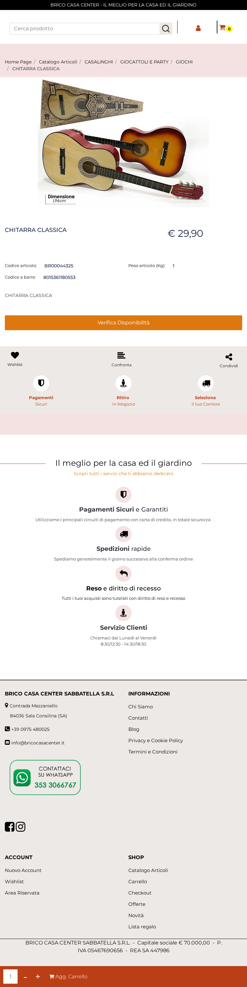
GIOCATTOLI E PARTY (144, 62)
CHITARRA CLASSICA (35, 69)
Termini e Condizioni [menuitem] (153, 752)
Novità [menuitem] (136, 915)
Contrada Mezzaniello (34, 706)
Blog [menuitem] (133, 729)
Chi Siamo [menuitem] (140, 707)
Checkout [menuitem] (139, 893)
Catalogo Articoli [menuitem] (148, 870)
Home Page (18, 62)
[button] (166, 29)
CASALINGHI (99, 62)
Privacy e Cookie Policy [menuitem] (155, 740)
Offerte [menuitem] (136, 904)
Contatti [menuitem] (138, 718)
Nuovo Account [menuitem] (23, 870)
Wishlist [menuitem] (14, 881)
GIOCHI (184, 62)
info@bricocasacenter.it (38, 743)
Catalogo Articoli (58, 62)
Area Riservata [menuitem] (22, 893)
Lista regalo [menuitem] (142, 927)
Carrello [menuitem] (137, 881)
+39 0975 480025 (30, 729)
